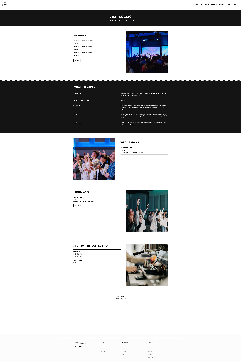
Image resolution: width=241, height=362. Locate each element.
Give (228, 5)
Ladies (150, 354)
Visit (202, 5)
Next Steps (214, 5)
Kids (149, 345)
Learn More (77, 205)
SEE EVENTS (77, 60)
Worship (150, 357)
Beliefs (103, 345)
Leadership (104, 348)
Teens (150, 348)
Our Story (104, 351)
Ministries (222, 5)
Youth (150, 351)
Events (207, 5)
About (197, 5)
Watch (234, 5)
